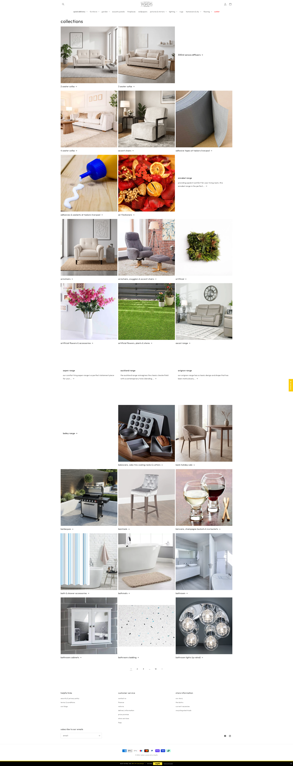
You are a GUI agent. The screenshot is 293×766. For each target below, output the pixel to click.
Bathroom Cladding (127, 657)
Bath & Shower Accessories (74, 593)
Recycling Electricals (183, 710)
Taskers (143, 755)
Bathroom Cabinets (70, 657)
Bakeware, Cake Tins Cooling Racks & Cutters (139, 464)
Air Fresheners (125, 214)
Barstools (122, 529)
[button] (63, 4)
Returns (121, 706)
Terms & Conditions (68, 702)
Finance (121, 702)
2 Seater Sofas (68, 86)
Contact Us (122, 698)
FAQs (120, 722)
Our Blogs (64, 706)
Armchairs (66, 279)
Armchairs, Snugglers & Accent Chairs (136, 279)
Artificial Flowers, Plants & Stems (134, 343)
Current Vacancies (183, 706)
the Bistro (179, 702)
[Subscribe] (99, 735)
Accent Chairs (124, 150)
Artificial (180, 279)
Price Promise (123, 714)
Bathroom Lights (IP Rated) (188, 657)
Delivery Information (126, 710)
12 (156, 669)
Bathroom (180, 593)
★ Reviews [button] (291, 385)
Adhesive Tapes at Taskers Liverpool (193, 150)
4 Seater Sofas (68, 150)
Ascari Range (182, 343)
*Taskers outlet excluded (168, 763)
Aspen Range (69, 370)
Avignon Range (185, 370)
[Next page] (161, 668)
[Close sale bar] (291, 763)
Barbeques (66, 529)
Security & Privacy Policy (70, 698)
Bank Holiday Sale (184, 464)
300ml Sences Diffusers (189, 55)
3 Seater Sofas (125, 86)
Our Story (179, 698)
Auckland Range (128, 370)
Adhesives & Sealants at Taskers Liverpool (80, 214)
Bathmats (123, 593)
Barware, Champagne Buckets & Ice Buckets (197, 529)
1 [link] (131, 669)
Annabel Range (185, 178)
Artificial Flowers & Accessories (76, 343)
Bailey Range (69, 433)
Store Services (123, 718)
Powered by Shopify (152, 755)
